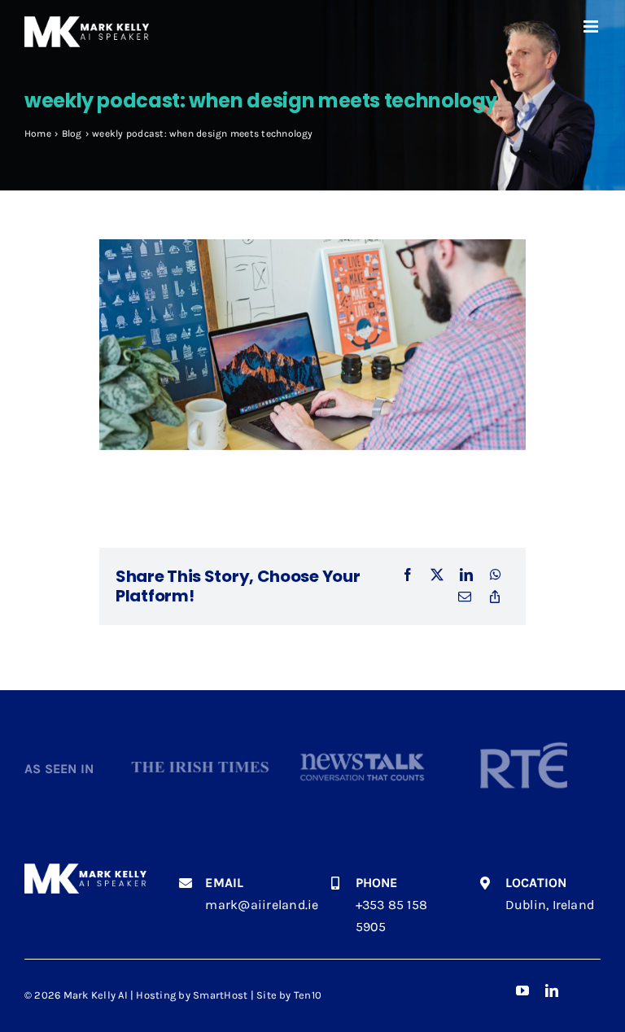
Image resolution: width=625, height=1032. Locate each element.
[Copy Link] (494, 597)
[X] (437, 575)
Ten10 (307, 995)
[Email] (464, 597)
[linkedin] (551, 990)
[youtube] (522, 990)
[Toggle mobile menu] (592, 26)
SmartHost (220, 995)
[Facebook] (407, 575)
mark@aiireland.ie (261, 904)
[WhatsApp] (495, 575)
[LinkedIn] (466, 575)
